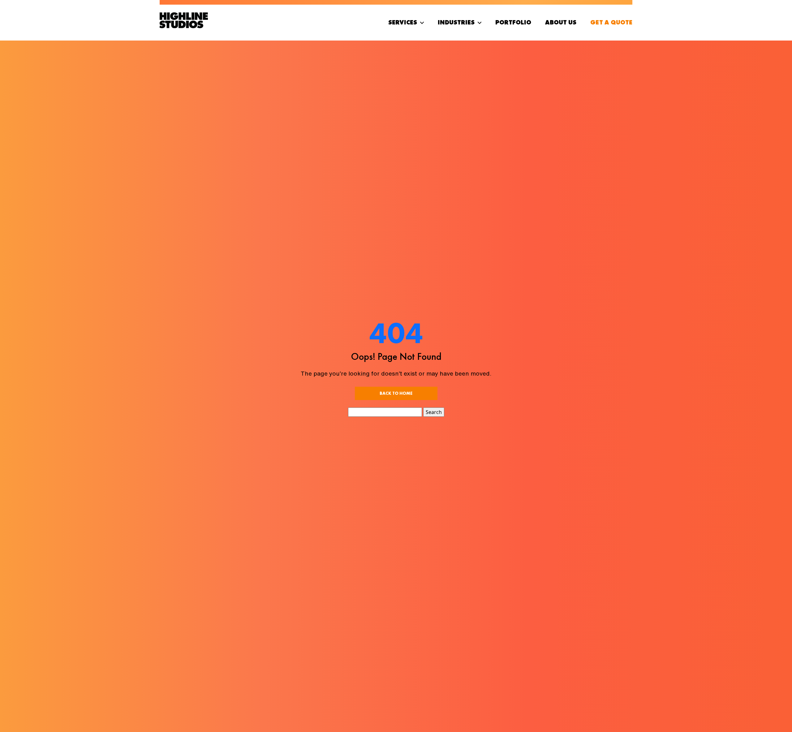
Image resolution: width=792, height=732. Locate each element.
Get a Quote (611, 22)
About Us (560, 22)
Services (402, 22)
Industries (456, 22)
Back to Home (396, 393)
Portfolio (513, 22)
